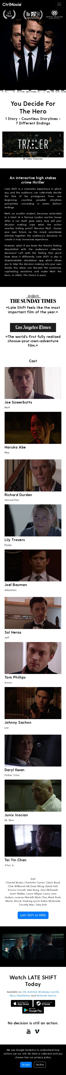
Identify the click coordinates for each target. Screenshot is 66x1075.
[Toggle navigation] (59, 4)
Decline (40, 1064)
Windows (43, 992)
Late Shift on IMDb (33, 915)
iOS (24, 992)
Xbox (13, 995)
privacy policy (42, 1057)
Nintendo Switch (46, 995)
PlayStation (23, 995)
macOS (54, 992)
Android (32, 992)
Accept (26, 1064)
